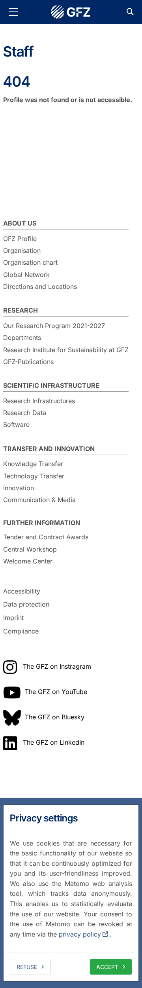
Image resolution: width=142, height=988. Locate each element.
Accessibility (21, 591)
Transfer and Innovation (49, 449)
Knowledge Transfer (33, 464)
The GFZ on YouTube (56, 692)
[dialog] (71, 893)
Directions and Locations (40, 286)
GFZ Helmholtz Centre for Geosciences (71, 12)
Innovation (18, 488)
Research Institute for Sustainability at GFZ (66, 350)
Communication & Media (39, 500)
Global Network (26, 275)
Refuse (27, 966)
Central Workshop (30, 549)
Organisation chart (30, 262)
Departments (22, 337)
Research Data (24, 413)
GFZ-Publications (28, 362)
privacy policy (80, 934)
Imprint (13, 618)
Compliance (21, 631)
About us (19, 223)
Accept (107, 966)
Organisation (22, 250)
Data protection (26, 605)
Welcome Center (27, 561)
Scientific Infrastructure (51, 385)
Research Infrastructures (39, 401)
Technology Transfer (33, 476)
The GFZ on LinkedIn (53, 742)
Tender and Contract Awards (45, 537)
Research (20, 310)
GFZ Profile (20, 239)
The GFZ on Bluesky (54, 717)
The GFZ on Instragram (57, 666)
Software (16, 425)
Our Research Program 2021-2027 (54, 326)
